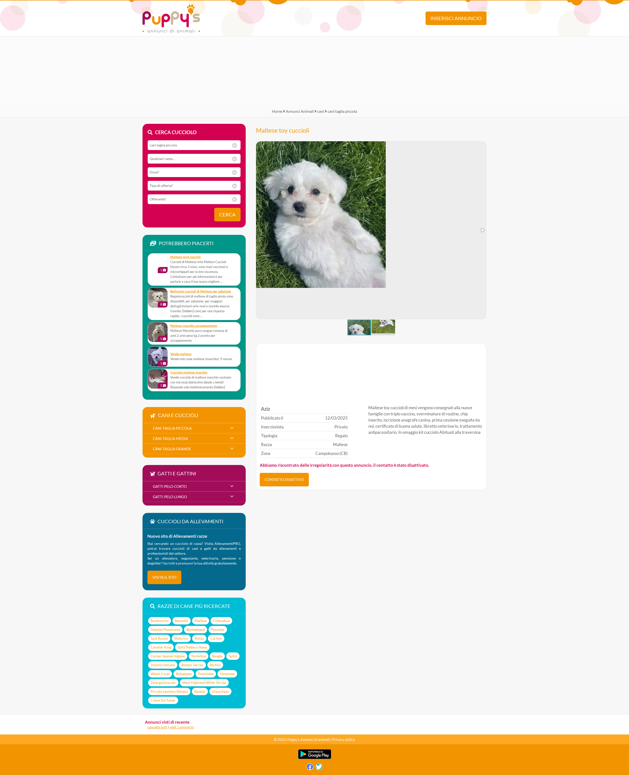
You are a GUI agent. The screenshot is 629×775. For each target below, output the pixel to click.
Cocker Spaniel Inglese (168, 656)
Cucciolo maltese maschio (188, 372)
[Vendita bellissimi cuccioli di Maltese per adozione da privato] (158, 298)
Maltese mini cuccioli (185, 257)
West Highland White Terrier (204, 682)
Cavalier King (161, 647)
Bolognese (184, 674)
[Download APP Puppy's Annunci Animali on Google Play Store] (314, 758)
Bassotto (181, 621)
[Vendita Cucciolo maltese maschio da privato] (158, 379)
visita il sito (164, 577)
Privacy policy (343, 739)
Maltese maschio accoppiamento (193, 326)
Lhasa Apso (220, 691)
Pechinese (206, 674)
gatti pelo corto (170, 486)
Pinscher (218, 629)
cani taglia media (170, 438)
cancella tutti (157, 727)
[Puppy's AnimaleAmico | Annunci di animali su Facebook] (310, 768)
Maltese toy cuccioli (282, 130)
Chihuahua (221, 621)
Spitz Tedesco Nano (192, 647)
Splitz (233, 656)
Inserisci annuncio (456, 18)
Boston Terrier (192, 665)
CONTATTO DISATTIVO (284, 479)
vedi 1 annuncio (182, 727)
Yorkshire (198, 656)
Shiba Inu (181, 638)
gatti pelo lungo (170, 496)
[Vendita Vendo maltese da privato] (158, 356)
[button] (482, 230)
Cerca (227, 214)
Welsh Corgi (160, 674)
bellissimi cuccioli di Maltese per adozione (200, 291)
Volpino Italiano (163, 665)
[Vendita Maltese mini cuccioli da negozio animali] (158, 263)
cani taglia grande (172, 449)
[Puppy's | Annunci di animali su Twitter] (319, 768)
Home (277, 111)
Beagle (217, 656)
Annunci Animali (300, 111)
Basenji (199, 691)
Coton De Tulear (163, 700)
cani (320, 111)
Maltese (201, 621)
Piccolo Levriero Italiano (169, 691)
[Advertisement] (314, 70)
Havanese (227, 674)
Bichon (215, 665)
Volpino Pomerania (165, 629)
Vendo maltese (180, 354)
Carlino (216, 638)
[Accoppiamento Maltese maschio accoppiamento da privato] (158, 332)
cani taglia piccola (342, 111)
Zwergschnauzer (163, 682)
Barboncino (160, 621)
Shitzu (199, 638)
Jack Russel (159, 638)
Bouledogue (195, 629)
